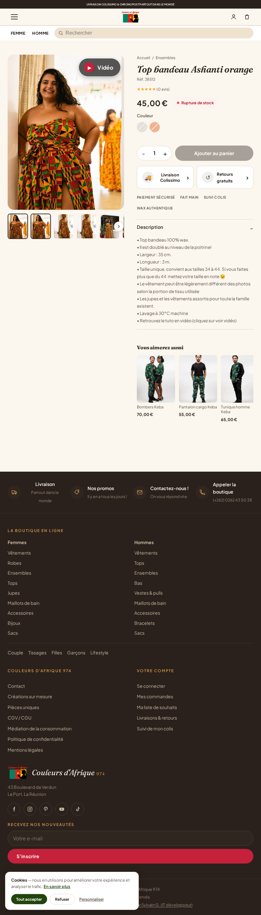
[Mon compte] (233, 16)
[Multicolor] (142, 127)
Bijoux (14, 623)
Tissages (37, 652)
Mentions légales (25, 750)
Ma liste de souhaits (157, 707)
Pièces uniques (23, 707)
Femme (18, 33)
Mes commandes (155, 696)
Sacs (13, 633)
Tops (13, 583)
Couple (15, 652)
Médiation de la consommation (40, 728)
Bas (138, 583)
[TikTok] (77, 809)
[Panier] (247, 16)
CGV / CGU (20, 717)
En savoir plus (57, 886)
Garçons (76, 652)
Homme (40, 33)
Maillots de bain (23, 603)
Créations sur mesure (30, 696)
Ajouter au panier (214, 153)
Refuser (62, 899)
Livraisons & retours (157, 717)
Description (195, 228)
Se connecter (151, 686)
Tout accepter (29, 899)
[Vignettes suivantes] (118, 226)
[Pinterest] (45, 809)
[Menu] (14, 17)
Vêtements (19, 553)
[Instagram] (30, 809)
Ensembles (165, 57)
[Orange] (155, 127)
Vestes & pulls (148, 593)
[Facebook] (14, 809)
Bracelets (144, 623)
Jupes (14, 593)
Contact (16, 686)
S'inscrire (28, 856)
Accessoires (20, 613)
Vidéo (100, 67)
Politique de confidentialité (35, 739)
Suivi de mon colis (155, 728)
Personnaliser (91, 899)
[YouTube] (61, 809)
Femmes (17, 542)
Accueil (143, 57)
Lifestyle (99, 652)
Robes (14, 563)
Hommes (144, 542)
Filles (57, 652)
